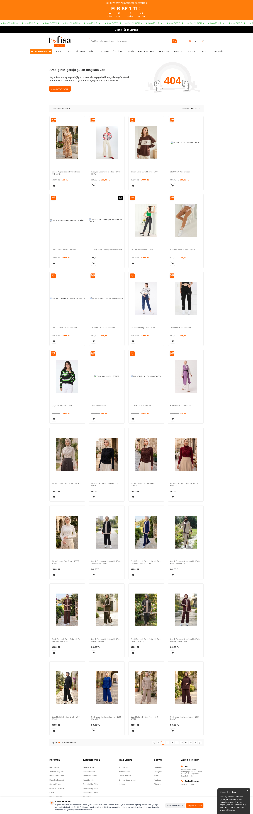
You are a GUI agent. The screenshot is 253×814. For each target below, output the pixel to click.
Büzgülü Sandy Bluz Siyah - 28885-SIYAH (104, 484)
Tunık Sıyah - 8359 (98, 405)
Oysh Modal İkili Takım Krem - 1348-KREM (145, 718)
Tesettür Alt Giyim (90, 793)
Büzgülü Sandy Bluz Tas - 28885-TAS (66, 483)
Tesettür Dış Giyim (90, 788)
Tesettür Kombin (90, 776)
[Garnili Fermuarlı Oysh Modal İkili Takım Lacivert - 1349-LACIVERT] (146, 532)
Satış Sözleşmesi (56, 780)
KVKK (51, 793)
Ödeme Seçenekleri (127, 780)
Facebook (158, 767)
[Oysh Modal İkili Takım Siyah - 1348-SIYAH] (67, 688)
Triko (91, 51)
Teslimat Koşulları (56, 771)
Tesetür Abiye (88, 767)
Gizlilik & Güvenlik (56, 788)
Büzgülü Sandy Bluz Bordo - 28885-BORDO (184, 484)
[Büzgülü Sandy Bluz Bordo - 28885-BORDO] (185, 454)
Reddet (107, 807)
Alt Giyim (178, 51)
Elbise (68, 51)
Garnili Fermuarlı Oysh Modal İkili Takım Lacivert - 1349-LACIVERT (146, 562)
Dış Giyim (130, 51)
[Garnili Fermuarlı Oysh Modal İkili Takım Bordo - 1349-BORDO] (185, 610)
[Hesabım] (196, 41)
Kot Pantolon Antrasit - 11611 (142, 250)
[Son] (200, 742)
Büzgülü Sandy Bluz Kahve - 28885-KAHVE (144, 484)
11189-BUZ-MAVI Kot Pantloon (103, 328)
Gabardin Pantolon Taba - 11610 (182, 250)
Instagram (158, 771)
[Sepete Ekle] (54, 185)
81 (191, 743)
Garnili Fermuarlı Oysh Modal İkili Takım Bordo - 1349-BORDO (185, 640)
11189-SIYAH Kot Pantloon (180, 328)
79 (182, 743)
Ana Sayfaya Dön (61, 89)
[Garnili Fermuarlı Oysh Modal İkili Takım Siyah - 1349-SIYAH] (106, 532)
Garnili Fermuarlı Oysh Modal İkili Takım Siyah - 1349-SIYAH (106, 562)
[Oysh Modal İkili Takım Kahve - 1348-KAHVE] (185, 688)
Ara (174, 41)
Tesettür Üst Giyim (90, 784)
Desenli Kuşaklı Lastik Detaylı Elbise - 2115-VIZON (66, 173)
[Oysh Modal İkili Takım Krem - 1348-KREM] (146, 688)
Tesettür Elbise (89, 771)
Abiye (59, 51)
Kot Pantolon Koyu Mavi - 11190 (143, 328)
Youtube (157, 780)
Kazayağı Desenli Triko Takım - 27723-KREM (106, 173)
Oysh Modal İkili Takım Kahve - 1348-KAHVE (184, 718)
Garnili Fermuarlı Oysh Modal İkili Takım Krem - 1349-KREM (185, 562)
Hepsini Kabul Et (195, 805)
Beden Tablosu (125, 776)
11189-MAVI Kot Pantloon (180, 172)
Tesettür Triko (88, 780)
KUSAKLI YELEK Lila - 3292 (181, 405)
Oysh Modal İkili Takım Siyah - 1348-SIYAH (66, 718)
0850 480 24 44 (187, 784)
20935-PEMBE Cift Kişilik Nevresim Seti (106, 250)
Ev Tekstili (191, 51)
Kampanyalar (124, 771)
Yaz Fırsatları (41, 51)
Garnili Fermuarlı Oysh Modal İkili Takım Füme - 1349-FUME (146, 640)
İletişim (122, 784)
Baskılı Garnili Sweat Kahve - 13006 (144, 172)
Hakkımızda (54, 767)
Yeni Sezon (103, 51)
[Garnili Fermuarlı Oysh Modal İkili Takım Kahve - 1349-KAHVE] (67, 610)
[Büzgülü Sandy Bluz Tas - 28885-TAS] (67, 454)
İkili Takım (80, 51)
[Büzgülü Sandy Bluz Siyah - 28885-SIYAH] (106, 454)
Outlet (204, 51)
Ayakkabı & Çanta (146, 51)
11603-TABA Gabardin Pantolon (64, 250)
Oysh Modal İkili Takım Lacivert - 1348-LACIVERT (106, 718)
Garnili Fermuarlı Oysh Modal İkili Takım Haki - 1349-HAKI (106, 640)
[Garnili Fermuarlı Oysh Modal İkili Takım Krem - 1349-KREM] (185, 532)
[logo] (60, 39)
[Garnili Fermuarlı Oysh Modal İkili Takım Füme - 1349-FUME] (146, 610)
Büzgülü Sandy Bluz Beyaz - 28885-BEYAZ (65, 562)
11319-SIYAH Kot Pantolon (141, 405)
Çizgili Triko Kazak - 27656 (62, 405)
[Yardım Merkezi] (190, 41)
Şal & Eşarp (164, 51)
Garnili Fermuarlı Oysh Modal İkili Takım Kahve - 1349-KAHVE (67, 640)
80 (186, 743)
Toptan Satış (124, 767)
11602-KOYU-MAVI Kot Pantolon (64, 328)
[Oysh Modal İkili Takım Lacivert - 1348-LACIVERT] (106, 688)
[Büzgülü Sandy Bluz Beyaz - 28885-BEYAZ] (67, 532)
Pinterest (157, 784)
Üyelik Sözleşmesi (56, 776)
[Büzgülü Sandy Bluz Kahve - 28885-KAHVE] (146, 454)
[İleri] (195, 742)
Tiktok (156, 776)
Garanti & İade (55, 784)
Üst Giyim (117, 51)
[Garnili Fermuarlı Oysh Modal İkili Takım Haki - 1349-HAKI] (106, 610)
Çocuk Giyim (217, 51)
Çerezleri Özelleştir (175, 805)
